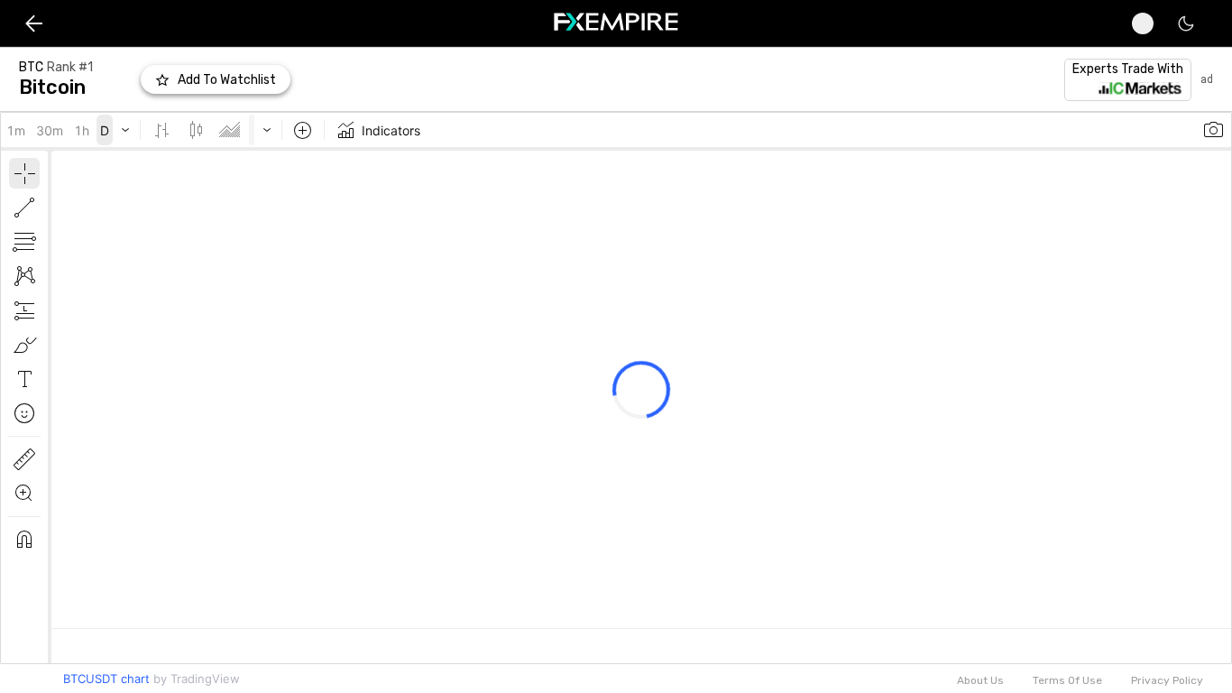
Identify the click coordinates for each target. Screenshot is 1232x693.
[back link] (33, 23)
